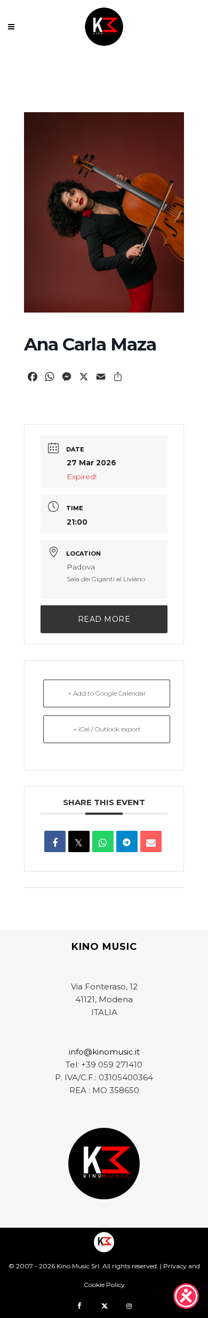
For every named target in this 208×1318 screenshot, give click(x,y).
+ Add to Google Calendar (107, 693)
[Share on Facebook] (55, 841)
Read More (104, 619)
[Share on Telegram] (127, 841)
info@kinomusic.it (104, 1052)
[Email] (151, 841)
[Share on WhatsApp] (103, 841)
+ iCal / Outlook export (107, 729)
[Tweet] (79, 841)
